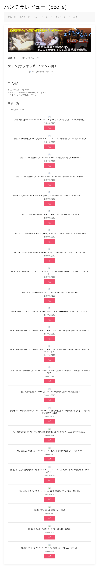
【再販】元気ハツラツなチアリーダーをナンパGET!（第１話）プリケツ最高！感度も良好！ (49, 491)
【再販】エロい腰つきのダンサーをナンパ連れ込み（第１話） (49, 529)
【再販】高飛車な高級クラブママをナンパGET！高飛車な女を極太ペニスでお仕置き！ (49, 392)
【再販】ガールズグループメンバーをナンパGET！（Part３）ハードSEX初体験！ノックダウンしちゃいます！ (49, 312)
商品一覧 (12, 17)
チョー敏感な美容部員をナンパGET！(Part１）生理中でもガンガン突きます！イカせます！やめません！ (49, 432)
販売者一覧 (24, 17)
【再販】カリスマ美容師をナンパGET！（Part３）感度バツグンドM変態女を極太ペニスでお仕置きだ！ (49, 233)
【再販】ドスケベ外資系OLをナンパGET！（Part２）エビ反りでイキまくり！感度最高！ (49, 158)
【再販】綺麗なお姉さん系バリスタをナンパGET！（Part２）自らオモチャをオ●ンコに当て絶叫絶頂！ (49, 120)
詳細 (49, 128)
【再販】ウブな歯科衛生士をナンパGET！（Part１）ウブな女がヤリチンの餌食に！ (49, 215)
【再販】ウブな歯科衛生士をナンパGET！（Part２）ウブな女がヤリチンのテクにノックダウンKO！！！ (49, 196)
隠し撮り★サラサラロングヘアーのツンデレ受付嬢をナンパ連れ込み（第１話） (49, 548)
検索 (75, 17)
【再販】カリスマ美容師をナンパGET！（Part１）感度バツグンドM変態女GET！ (49, 293)
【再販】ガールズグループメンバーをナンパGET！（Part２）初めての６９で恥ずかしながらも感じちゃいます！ (49, 330)
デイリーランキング (42, 17)
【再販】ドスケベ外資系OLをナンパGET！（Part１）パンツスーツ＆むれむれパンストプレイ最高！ (49, 177)
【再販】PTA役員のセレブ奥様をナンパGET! (49, 510)
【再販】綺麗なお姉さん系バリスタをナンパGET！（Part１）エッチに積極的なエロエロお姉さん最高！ (49, 139)
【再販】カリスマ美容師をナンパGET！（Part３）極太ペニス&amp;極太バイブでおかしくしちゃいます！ (49, 252)
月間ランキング (62, 17)
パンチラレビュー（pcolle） (37, 7)
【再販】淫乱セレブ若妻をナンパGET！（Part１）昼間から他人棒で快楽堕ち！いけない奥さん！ (49, 451)
